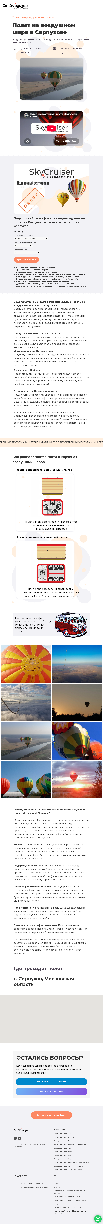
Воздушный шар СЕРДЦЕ (64, 1134)
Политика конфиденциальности (67, 1196)
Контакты (57, 1180)
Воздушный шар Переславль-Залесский (70, 1144)
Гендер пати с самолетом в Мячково (28, 1180)
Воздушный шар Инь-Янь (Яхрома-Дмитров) (71, 1162)
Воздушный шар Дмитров (64, 1137)
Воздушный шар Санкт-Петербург (68, 1170)
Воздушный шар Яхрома (64, 1141)
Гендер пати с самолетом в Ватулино (28, 1183)
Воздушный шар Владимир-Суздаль (68, 1166)
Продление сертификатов (64, 1204)
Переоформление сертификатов (67, 1207)
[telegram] (19, 1138)
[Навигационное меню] (98, 6)
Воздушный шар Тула (62, 1148)
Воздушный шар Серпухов (64, 1155)
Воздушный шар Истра (63, 1152)
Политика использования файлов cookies (70, 1200)
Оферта (57, 1183)
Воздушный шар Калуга (63, 1159)
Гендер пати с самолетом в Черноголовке (31, 1187)
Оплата (57, 1187)
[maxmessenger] (15, 1138)
